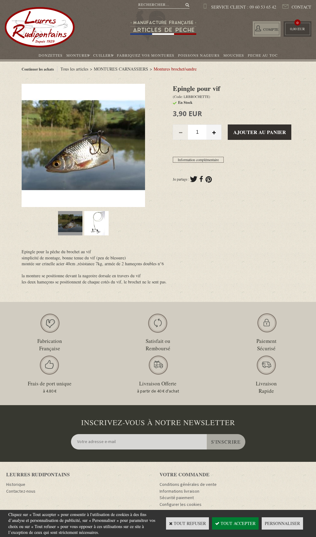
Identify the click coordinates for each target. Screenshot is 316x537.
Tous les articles (74, 69)
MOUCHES (233, 55)
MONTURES (77, 55)
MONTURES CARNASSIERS (121, 69)
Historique (15, 485)
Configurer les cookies (181, 505)
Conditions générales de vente (188, 485)
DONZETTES (51, 55)
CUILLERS (103, 55)
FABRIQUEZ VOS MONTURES (145, 55)
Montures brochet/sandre (175, 69)
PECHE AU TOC (263, 55)
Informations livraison (179, 491)
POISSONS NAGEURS (199, 55)
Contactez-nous (20, 491)
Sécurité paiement (177, 498)
